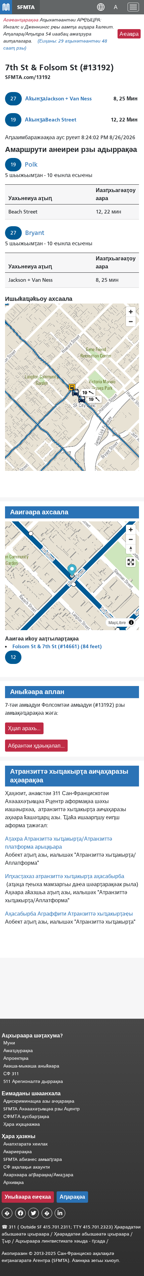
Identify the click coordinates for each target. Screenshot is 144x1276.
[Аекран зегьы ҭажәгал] (131, 562)
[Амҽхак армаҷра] (131, 539)
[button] (101, 6)
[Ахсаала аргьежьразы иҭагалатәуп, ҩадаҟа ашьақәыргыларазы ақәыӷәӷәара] (131, 549)
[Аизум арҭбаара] (131, 529)
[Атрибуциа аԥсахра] (131, 622)
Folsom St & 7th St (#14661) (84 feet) (57, 646)
